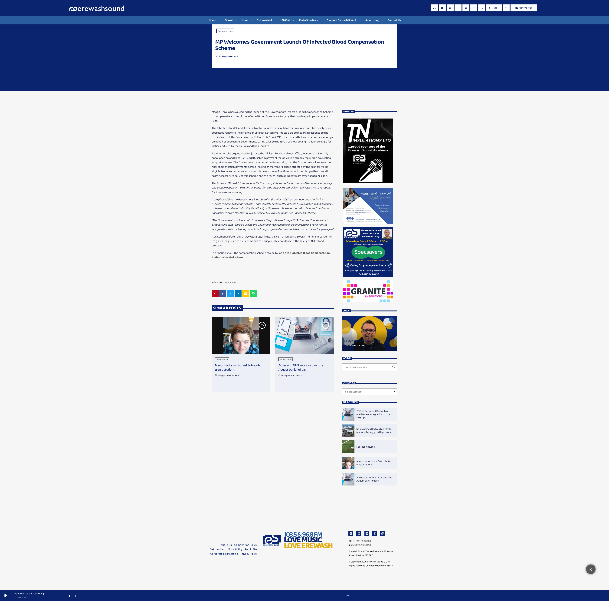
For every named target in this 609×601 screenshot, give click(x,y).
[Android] (465, 7)
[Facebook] (458, 7)
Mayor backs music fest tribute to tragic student (238, 367)
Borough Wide (225, 31)
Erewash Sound (230, 282)
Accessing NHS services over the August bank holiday (300, 367)
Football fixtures (365, 447)
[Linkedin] (366, 533)
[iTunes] (442, 7)
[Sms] (382, 533)
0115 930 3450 (363, 545)
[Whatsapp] (374, 533)
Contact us (523, 8)
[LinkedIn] (434, 7)
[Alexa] (473, 7)
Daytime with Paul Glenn (363, 340)
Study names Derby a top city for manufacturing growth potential (374, 430)
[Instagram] (450, 7)
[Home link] (96, 8)
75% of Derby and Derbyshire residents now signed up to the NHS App (373, 414)
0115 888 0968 (363, 541)
